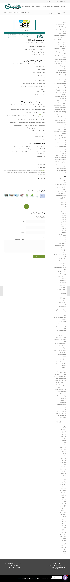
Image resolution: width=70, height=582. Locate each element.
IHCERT (35, 578)
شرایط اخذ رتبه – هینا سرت (60, 374)
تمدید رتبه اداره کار (62, 336)
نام (23, 221)
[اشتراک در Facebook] (42, 182)
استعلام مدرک (63, 68)
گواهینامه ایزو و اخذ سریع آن (60, 157)
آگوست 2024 (63, 470)
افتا (65, 304)
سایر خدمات (63, 369)
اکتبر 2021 (63, 533)
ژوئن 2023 (63, 496)
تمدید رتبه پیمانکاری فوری (60, 79)
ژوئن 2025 (63, 451)
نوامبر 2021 (63, 531)
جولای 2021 (63, 538)
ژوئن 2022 (63, 518)
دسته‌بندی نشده (63, 358)
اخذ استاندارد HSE (27, 170)
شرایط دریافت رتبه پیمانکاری (60, 378)
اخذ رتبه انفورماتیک (62, 44)
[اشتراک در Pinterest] (29, 182)
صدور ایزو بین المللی (13, 172)
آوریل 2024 (63, 477)
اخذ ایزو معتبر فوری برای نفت (60, 41)
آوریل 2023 (63, 499)
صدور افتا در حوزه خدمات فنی (60, 380)
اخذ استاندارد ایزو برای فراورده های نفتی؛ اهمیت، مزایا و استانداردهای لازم (60, 31)
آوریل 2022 (63, 521)
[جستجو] (47, 14)
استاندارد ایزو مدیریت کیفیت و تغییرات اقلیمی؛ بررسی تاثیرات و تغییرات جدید (60, 65)
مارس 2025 (63, 457)
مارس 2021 (63, 545)
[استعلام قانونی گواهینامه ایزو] (68, 291)
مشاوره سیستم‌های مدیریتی (60, 421)
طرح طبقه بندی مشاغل (61, 395)
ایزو (65, 313)
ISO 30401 (63, 225)
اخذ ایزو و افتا (63, 263)
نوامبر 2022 (63, 508)
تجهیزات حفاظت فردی (61, 330)
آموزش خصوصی (62, 239)
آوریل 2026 (63, 435)
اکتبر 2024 (63, 466)
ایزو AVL (64, 319)
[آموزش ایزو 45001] (37, 196)
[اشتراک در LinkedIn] (24, 182)
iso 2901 (64, 221)
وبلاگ (64, 172)
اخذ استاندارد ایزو (62, 258)
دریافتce (64, 356)
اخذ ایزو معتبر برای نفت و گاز (60, 39)
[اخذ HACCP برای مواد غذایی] (27, 196)
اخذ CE (64, 252)
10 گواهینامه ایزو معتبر (61, 178)
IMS (65, 201)
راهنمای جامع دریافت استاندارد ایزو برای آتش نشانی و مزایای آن (60, 116)
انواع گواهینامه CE (62, 306)
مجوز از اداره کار (63, 417)
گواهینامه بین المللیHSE (61, 413)
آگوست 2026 (63, 429)
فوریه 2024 (63, 481)
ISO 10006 (63, 204)
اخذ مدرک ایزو (63, 280)
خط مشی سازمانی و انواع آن (60, 343)
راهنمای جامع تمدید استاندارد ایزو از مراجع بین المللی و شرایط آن (60, 111)
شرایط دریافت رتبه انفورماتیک (60, 376)
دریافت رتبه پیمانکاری (61, 348)
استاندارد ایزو (63, 287)
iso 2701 (64, 219)
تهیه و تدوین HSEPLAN (61, 337)
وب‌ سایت (22, 232)
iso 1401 (64, 215)
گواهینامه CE (63, 400)
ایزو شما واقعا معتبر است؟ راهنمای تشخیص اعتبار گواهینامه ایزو (61, 74)
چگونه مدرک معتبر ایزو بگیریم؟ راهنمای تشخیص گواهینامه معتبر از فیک (61, 89)
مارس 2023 (63, 501)
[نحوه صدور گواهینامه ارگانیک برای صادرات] (32, 196)
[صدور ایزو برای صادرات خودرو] (21, 196)
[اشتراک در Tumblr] (20, 182)
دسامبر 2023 (63, 484)
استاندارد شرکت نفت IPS (61, 295)
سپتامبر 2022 (63, 512)
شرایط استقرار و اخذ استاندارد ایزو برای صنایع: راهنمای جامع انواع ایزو (60, 131)
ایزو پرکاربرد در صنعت (61, 321)
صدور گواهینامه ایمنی (62, 387)
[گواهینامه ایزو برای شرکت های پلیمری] (42, 196)
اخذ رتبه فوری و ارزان (61, 271)
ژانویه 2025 (63, 460)
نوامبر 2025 (63, 442)
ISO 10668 (63, 212)
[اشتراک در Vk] (15, 182)
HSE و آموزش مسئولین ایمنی (60, 191)
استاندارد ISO (63, 286)
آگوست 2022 (63, 514)
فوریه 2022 (63, 525)
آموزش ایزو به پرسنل (61, 28)
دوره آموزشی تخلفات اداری (60, 96)
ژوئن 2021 (63, 540)
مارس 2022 (63, 523)
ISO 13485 (63, 213)
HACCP (64, 180)
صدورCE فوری (63, 393)
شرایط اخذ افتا (63, 373)
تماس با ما (64, 332)
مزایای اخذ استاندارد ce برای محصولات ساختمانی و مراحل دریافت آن (60, 161)
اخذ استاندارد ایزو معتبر (19, 170)
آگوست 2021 (63, 536)
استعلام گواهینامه (62, 302)
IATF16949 (63, 199)
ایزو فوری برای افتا (62, 78)
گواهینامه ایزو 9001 (62, 410)
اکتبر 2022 (63, 510)
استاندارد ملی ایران (62, 297)
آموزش (64, 22)
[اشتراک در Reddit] (11, 182)
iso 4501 (64, 228)
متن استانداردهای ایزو (61, 415)
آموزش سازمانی (63, 241)
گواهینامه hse (63, 152)
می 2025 (64, 453)
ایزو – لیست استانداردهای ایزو (60, 317)
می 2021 (64, 542)
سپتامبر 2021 (63, 534)
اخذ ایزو (13, 170)
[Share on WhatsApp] (33, 182)
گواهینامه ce (63, 150)
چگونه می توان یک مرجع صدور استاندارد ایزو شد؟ (34, 172)
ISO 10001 (63, 202)
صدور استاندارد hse (21, 172)
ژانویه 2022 (63, 527)
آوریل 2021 (63, 544)
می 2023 (64, 497)
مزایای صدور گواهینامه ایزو (60, 168)
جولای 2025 (63, 449)
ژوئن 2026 (63, 431)
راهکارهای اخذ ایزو (62, 98)
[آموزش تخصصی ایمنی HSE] (24, 29)
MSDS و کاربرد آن (62, 236)
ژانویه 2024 (63, 483)
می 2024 (64, 475)
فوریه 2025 (63, 459)
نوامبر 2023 (63, 486)
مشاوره (64, 419)
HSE (25, 104)
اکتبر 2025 (63, 444)
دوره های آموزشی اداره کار (61, 361)
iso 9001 (64, 230)
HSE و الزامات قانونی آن (61, 193)
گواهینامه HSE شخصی (61, 404)
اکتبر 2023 (63, 488)
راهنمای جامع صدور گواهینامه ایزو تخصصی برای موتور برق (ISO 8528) (60, 122)
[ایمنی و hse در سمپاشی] (11, 196)
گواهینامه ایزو (40, 174)
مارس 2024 (63, 479)
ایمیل (23, 227)
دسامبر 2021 (63, 529)
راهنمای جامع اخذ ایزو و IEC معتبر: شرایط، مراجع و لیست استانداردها (60, 102)
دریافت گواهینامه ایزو (62, 354)
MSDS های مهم (62, 234)
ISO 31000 (63, 226)
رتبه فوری (64, 367)
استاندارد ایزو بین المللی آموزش (60, 61)
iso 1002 (64, 208)
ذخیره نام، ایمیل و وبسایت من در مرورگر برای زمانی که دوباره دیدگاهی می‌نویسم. (16, 239)
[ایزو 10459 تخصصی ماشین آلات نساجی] (6, 196)
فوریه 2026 (63, 436)
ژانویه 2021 (63, 549)
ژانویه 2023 (63, 505)
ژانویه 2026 (63, 438)
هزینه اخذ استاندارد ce (61, 422)
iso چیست (64, 232)
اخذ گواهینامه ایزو (62, 278)
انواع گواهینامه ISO (62, 70)
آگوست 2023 (63, 492)
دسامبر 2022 (63, 507)
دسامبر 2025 (63, 440)
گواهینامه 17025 (62, 397)
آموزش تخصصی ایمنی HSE (36, 40)
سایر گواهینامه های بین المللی (60, 371)
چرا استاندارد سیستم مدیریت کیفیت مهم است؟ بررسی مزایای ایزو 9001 (60, 83)
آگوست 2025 (63, 447)
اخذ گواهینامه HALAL (61, 276)
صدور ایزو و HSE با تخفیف (60, 382)
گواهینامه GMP (63, 402)
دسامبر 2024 (63, 462)
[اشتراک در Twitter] (38, 182)
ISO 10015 (63, 206)
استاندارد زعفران (63, 293)
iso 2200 (64, 217)
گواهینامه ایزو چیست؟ (61, 411)
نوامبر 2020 (63, 553)
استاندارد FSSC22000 (61, 284)
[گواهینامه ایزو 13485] (16, 196)
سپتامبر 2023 (63, 490)
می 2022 (64, 520)
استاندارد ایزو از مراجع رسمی (60, 59)
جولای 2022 (63, 516)
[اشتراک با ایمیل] (6, 182)
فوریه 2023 (63, 503)
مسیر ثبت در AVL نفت (61, 170)
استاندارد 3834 (63, 282)
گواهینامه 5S (63, 398)
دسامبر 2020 (63, 551)
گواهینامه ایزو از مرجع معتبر (60, 155)
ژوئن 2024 (63, 473)
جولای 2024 (63, 472)
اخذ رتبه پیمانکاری (62, 46)
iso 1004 (64, 210)
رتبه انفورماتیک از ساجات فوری (60, 126)
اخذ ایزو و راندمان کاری (61, 42)
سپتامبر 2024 (63, 468)
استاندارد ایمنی (8, 170)
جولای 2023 (63, 494)
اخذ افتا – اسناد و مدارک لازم (60, 260)
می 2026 (64, 433)
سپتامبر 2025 (63, 446)
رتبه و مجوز (63, 127)
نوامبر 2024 (63, 464)
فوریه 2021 (63, 547)
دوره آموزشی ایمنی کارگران (60, 360)
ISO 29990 (63, 223)
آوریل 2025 (63, 455)
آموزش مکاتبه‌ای (62, 243)
